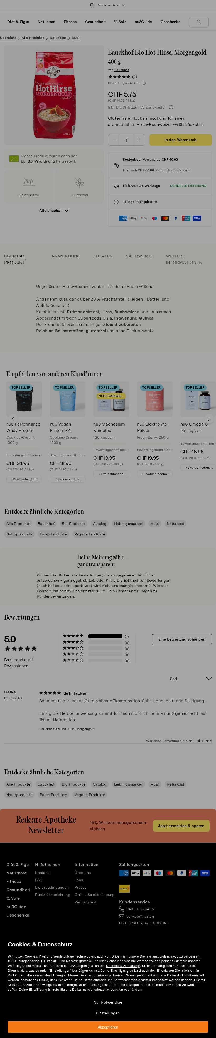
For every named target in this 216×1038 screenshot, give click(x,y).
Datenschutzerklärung (122, 965)
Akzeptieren (108, 1027)
